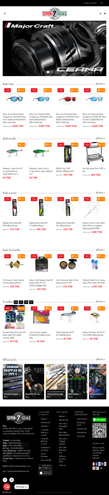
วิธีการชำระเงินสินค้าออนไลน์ (63, 441)
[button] (48, 72)
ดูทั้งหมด (100, 84)
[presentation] (103, 49)
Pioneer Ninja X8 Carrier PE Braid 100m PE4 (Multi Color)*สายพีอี (14, 335)
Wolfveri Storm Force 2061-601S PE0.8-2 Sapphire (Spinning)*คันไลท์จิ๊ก (94, 226)
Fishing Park (82, 433)
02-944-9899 (15, 441)
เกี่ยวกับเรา (45, 426)
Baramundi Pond (81, 424)
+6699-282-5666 (24, 451)
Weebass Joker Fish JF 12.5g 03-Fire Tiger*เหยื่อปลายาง (41, 171)
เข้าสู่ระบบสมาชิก (90, 3)
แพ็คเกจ (44, 419)
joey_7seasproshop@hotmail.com (16, 471)
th (101, 3)
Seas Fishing (82, 419)
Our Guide (81, 436)
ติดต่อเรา (62, 416)
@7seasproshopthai (21, 453)
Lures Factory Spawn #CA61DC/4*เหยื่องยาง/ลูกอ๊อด (40, 335)
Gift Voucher (45, 423)
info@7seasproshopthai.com (19, 466)
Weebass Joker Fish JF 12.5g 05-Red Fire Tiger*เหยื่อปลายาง (12, 171)
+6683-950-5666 (14, 446)
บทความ (62, 465)
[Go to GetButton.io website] (6, 492)
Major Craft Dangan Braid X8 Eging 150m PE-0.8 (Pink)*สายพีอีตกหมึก (41, 283)
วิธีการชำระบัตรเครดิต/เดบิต (63, 426)
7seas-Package (44, 455)
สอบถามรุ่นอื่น (46, 460)
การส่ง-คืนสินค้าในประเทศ (44, 441)
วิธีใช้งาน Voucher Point (62, 459)
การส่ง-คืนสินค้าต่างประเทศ (44, 432)
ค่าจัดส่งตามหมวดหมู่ (45, 449)
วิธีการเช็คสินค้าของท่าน (63, 450)
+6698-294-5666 (16, 448)
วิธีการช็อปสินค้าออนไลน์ (64, 434)
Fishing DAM (82, 429)
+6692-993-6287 (14, 443)
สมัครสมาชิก (63, 420)
